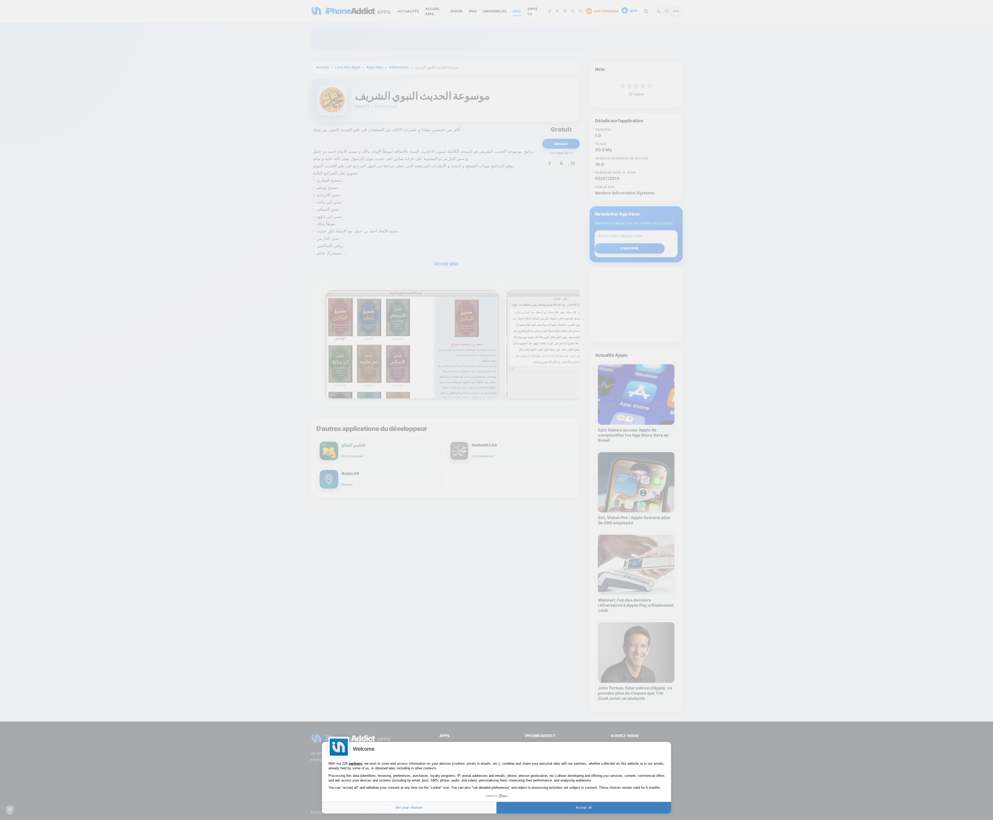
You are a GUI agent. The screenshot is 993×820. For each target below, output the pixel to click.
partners (355, 763)
